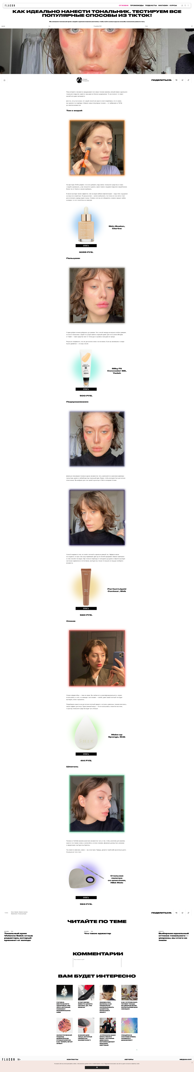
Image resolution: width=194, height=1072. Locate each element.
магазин (163, 5)
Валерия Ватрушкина (86, 80)
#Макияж (16, 912)
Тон (49, 26)
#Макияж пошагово (23, 912)
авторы (129, 1059)
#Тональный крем (22, 913)
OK (97, 1067)
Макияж (3, 26)
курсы (173, 5)
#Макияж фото (14, 913)
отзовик (124, 5)
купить (86, 245)
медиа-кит (186, 1059)
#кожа (12, 912)
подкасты (151, 5)
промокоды (137, 5)
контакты (72, 1059)
